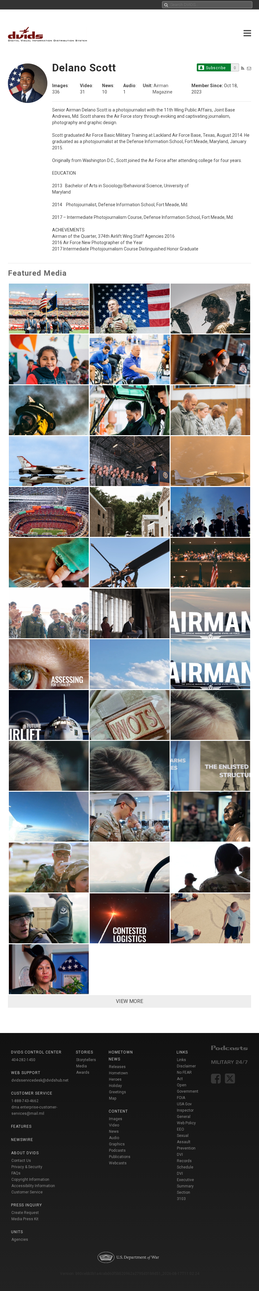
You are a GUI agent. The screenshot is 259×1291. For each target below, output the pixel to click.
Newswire (22, 1140)
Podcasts (117, 1150)
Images (115, 1119)
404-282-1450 (23, 1060)
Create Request (25, 1212)
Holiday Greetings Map (117, 1092)
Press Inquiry (26, 1205)
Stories (84, 1052)
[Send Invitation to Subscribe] (249, 68)
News (114, 1131)
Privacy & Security (26, 1167)
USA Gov (184, 1104)
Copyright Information (30, 1179)
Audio (114, 1138)
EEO (180, 1129)
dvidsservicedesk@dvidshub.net (40, 1080)
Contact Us (21, 1160)
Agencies (19, 1239)
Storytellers (86, 1060)
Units (17, 1232)
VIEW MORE (129, 1001)
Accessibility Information (33, 1186)
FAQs (16, 1173)
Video (114, 1125)
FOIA (181, 1098)
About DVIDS (25, 1153)
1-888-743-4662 (25, 1101)
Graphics (117, 1144)
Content (118, 1111)
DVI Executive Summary (185, 1179)
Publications (119, 1157)
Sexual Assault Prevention (186, 1141)
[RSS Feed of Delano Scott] (242, 68)
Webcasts (118, 1163)
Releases (117, 1067)
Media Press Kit (25, 1219)
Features (21, 1126)
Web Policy (186, 1123)
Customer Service (27, 1192)
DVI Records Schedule (185, 1160)
